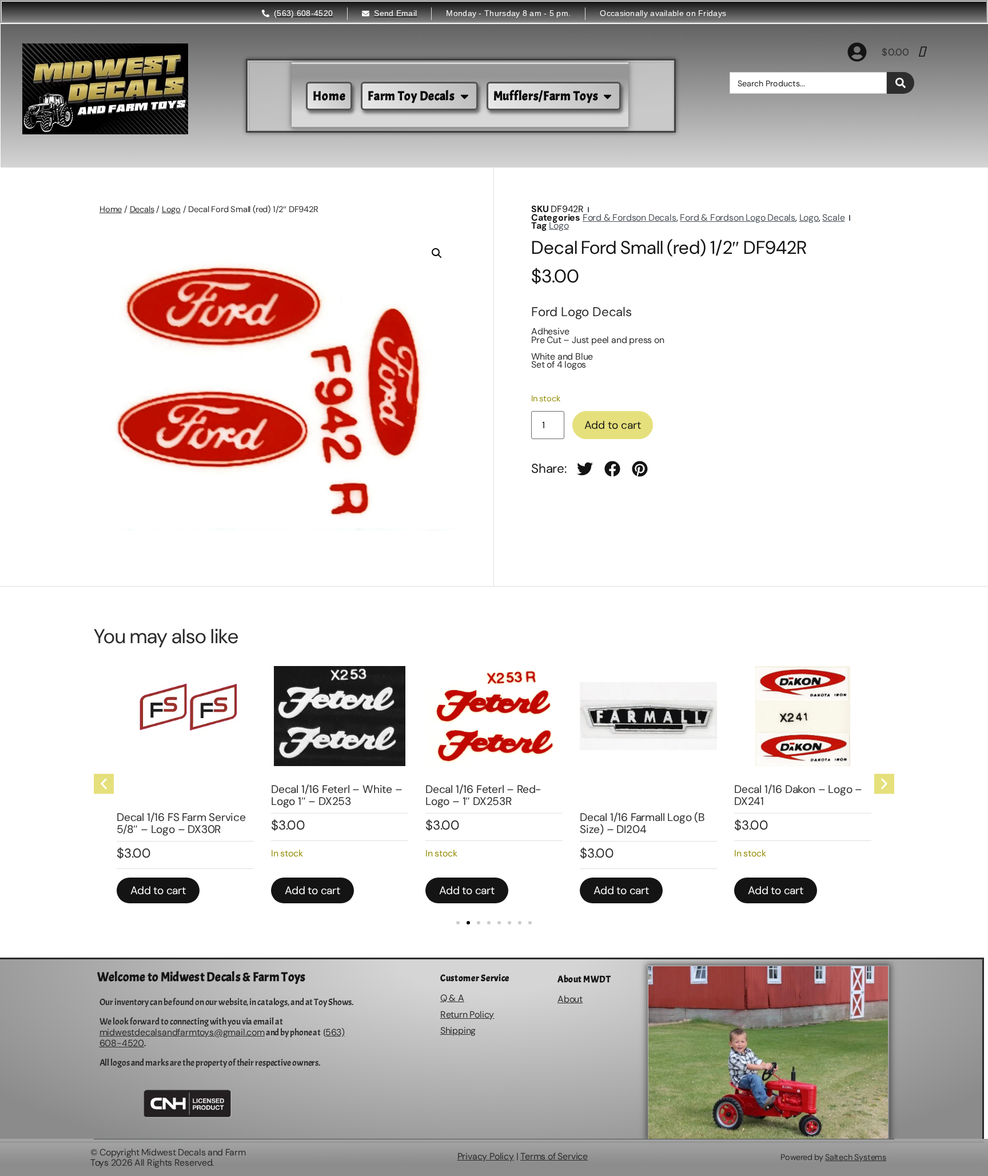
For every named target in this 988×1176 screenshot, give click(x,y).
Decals (142, 209)
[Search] (900, 83)
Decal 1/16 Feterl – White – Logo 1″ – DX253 (337, 795)
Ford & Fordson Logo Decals (737, 218)
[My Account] (857, 52)
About (570, 999)
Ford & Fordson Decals (629, 218)
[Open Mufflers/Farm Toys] (607, 96)
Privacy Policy (485, 1156)
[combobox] (808, 83)
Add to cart (612, 425)
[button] (437, 253)
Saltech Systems (855, 1157)
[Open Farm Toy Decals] (464, 96)
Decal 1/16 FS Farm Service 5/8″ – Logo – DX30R (181, 823)
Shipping (458, 1030)
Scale (833, 218)
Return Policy (467, 1014)
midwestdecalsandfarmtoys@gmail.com (182, 1032)
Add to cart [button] (158, 890)
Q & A (452, 998)
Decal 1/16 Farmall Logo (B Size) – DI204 (642, 823)
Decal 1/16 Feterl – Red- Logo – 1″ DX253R (483, 795)
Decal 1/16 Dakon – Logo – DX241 (798, 795)
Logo (171, 209)
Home (110, 209)
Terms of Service (554, 1156)
